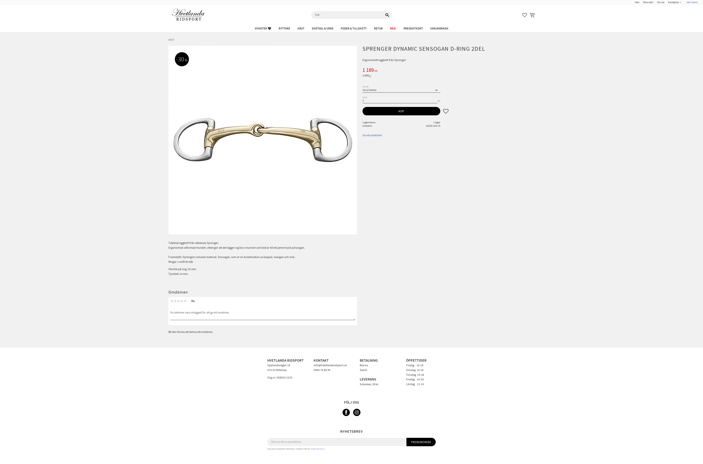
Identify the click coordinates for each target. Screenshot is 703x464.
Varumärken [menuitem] (439, 29)
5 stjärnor (185, 301)
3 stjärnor (178, 301)
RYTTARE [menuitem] (284, 29)
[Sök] (387, 15)
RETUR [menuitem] (378, 29)
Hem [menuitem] (637, 2)
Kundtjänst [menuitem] (673, 2)
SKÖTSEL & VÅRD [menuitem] (322, 29)
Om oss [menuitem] (660, 2)
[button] (524, 15)
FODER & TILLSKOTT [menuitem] (354, 29)
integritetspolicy (317, 449)
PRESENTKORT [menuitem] (413, 29)
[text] (448, 70)
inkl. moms (692, 2)
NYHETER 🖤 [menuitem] (263, 29)
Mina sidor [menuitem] (648, 2)
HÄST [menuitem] (300, 29)
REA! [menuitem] (393, 29)
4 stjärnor (181, 301)
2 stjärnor (175, 301)
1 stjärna (172, 301)
